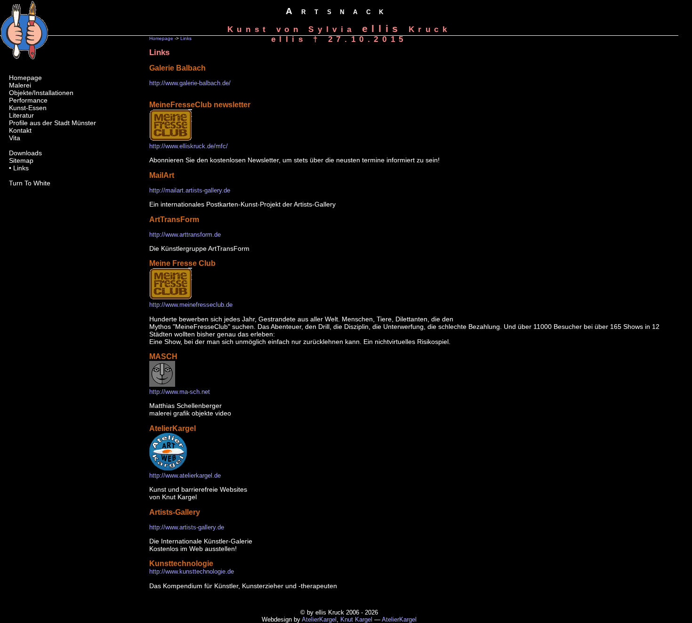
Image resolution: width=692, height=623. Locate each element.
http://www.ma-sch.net (179, 391)
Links (186, 38)
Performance (28, 100)
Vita (14, 138)
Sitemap (21, 160)
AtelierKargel (319, 619)
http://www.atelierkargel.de (185, 475)
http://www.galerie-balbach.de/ (190, 83)
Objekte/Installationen (41, 92)
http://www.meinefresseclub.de (191, 304)
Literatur (21, 115)
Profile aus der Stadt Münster (52, 123)
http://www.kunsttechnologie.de (191, 571)
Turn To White (29, 183)
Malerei (20, 85)
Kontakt (20, 130)
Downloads (25, 153)
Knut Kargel (356, 619)
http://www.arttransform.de (185, 234)
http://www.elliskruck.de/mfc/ (188, 146)
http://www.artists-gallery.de (186, 527)
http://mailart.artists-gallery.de (189, 190)
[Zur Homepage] (24, 57)
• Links (19, 168)
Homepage (161, 38)
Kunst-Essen (28, 108)
